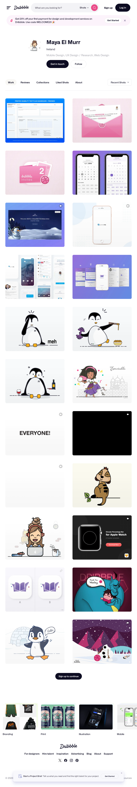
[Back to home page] (21, 7)
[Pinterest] (77, 760)
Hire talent (48, 753)
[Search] (94, 7)
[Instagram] (71, 760)
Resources (126, 778)
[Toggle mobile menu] (9, 7)
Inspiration (62, 753)
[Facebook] (65, 760)
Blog (89, 753)
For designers (31, 753)
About (97, 753)
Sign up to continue (69, 676)
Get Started (113, 20)
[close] (124, 20)
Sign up (108, 7)
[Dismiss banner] (121, 773)
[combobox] (54, 7)
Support (108, 753)
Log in (122, 7)
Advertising (77, 753)
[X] (59, 760)
